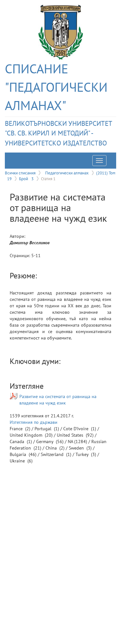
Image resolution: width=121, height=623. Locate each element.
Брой (26, 178)
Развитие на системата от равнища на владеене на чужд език (57, 400)
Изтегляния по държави (33, 422)
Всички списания (20, 172)
